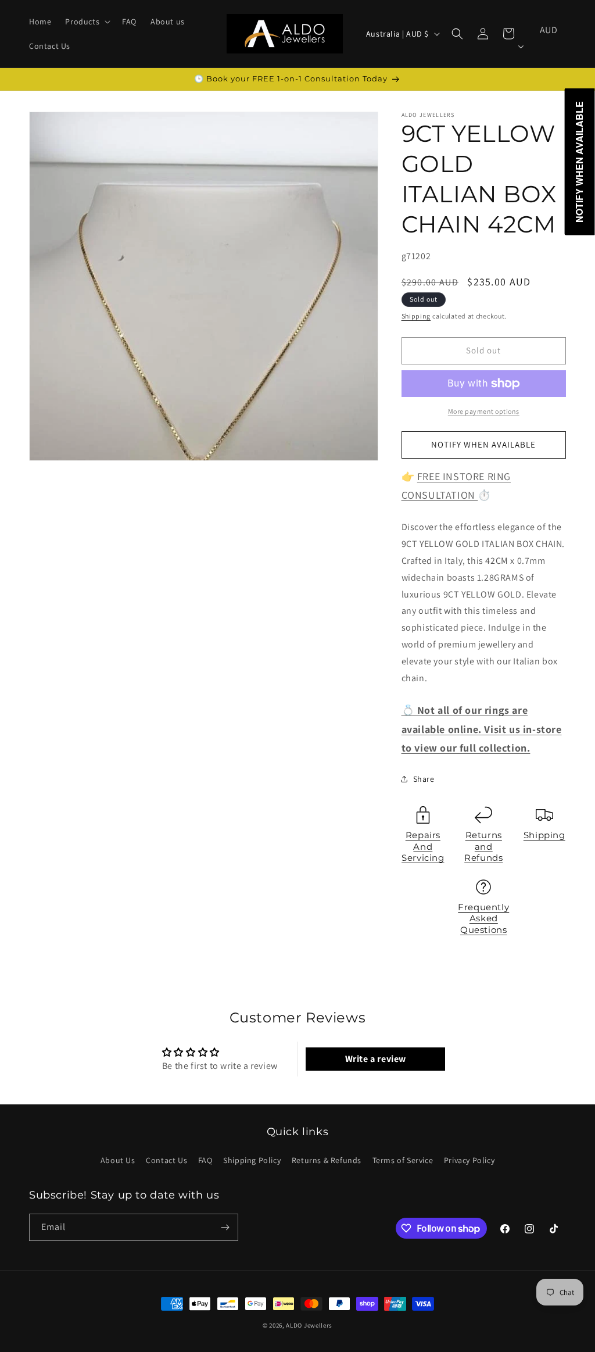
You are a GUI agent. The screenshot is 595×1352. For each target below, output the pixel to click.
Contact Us (166, 1160)
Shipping (416, 316)
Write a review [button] (375, 1059)
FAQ (205, 1160)
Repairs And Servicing (423, 846)
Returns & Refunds (326, 1160)
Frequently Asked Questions (483, 918)
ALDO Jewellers (309, 1325)
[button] (86, 21)
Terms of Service (402, 1160)
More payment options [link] (483, 411)
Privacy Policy (469, 1160)
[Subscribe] (225, 1227)
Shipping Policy (252, 1160)
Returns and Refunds (483, 846)
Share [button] (424, 779)
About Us (118, 1160)
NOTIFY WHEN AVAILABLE (483, 444)
